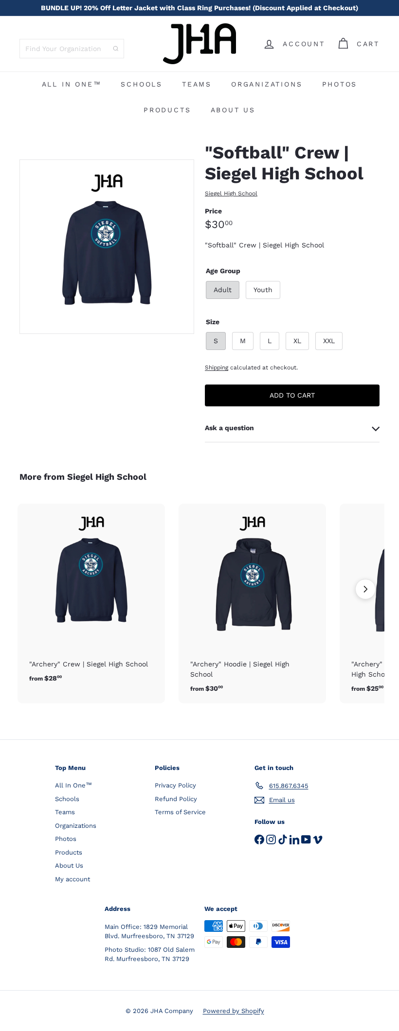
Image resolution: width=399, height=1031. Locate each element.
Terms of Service (180, 812)
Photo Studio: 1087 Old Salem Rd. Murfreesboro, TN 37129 (150, 954)
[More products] (365, 589)
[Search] (116, 48)
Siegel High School (106, 477)
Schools (142, 84)
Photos (340, 84)
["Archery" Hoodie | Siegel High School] (252, 603)
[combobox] (71, 48)
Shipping (216, 367)
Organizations (266, 84)
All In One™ (72, 84)
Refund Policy (176, 799)
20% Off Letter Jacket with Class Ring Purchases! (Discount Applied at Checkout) (199, 8)
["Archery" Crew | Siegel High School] (91, 598)
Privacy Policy (175, 785)
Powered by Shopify (233, 1010)
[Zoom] (107, 246)
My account (72, 879)
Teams (197, 84)
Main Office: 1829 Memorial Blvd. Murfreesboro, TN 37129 (149, 931)
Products (167, 110)
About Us (233, 110)
